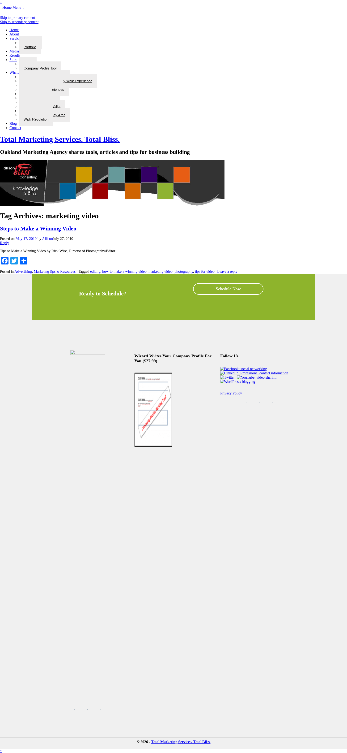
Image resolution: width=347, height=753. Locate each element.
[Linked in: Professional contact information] (255, 373)
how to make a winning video (124, 271)
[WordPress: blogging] (238, 382)
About (14, 34)
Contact (15, 128)
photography (183, 271)
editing (95, 271)
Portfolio (30, 47)
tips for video (205, 271)
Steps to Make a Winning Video (38, 228)
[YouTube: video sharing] (257, 377)
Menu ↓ (18, 7)
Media (14, 51)
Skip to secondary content (19, 22)
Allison (47, 239)
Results (14, 55)
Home (7, 7)
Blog (13, 123)
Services (15, 38)
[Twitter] (228, 377)
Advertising (23, 271)
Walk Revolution (36, 119)
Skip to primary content (17, 18)
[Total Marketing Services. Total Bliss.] (112, 204)
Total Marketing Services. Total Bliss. (60, 139)
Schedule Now (228, 288)
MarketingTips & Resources (55, 271)
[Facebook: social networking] (244, 369)
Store (13, 60)
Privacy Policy (231, 393)
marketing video (160, 271)
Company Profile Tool (40, 68)
